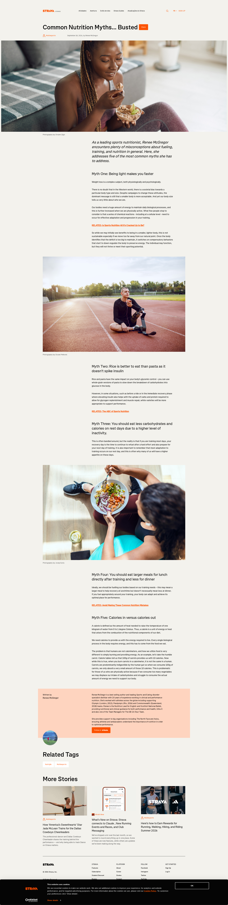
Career (118, 872)
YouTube (144, 879)
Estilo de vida (105, 11)
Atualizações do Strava (136, 11)
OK (192, 886)
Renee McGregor (92, 35)
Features (95, 868)
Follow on (97, 730)
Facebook (144, 868)
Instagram (144, 872)
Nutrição (48, 764)
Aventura (93, 11)
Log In (167, 872)
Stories (118, 875)
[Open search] (167, 11)
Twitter (143, 875)
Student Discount (98, 875)
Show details (52, 900)
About (118, 868)
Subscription (96, 872)
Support (119, 879)
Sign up (182, 11)
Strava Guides (119, 11)
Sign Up (168, 868)
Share (143, 27)
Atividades (82, 11)
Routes (94, 879)
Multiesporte (61, 764)
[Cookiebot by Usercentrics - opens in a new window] (31, 900)
